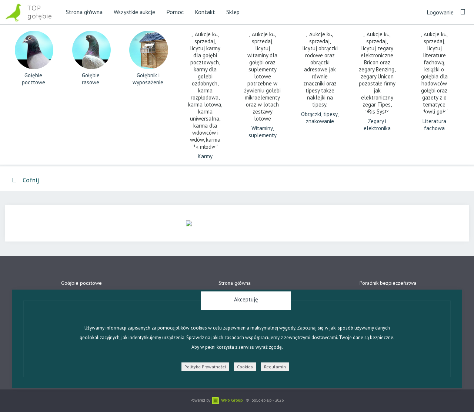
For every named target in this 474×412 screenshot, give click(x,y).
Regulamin (275, 366)
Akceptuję (246, 299)
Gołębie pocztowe (81, 283)
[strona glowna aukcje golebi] (32, 12)
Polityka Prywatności (205, 366)
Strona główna (234, 283)
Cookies (245, 366)
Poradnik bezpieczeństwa (388, 283)
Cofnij (30, 180)
